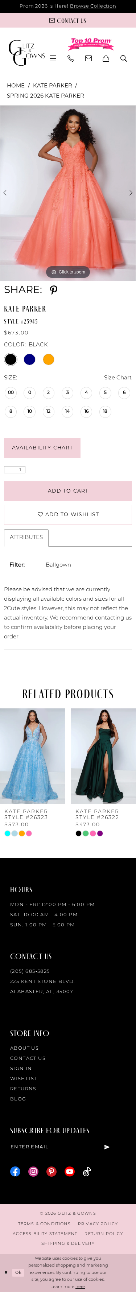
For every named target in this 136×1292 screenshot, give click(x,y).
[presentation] (32, 755)
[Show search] (124, 58)
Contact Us (28, 1058)
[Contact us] (89, 58)
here (80, 1287)
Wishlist (23, 1079)
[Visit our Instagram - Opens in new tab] (33, 1171)
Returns (23, 1089)
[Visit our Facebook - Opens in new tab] (15, 1171)
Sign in (21, 1068)
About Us (24, 1048)
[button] (53, 58)
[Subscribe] (107, 1147)
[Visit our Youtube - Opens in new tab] (70, 1171)
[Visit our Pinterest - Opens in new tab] (51, 1171)
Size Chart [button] (118, 378)
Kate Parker (52, 86)
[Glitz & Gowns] (27, 53)
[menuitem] (53, 58)
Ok (18, 1273)
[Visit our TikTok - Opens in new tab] (87, 1171)
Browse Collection (93, 6)
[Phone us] (71, 58)
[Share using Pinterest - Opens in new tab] (53, 290)
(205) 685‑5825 (30, 971)
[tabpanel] (68, 193)
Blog (18, 1099)
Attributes (26, 537)
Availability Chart (42, 448)
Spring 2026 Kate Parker (45, 96)
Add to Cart (68, 491)
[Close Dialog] (6, 1273)
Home (16, 86)
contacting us (113, 618)
